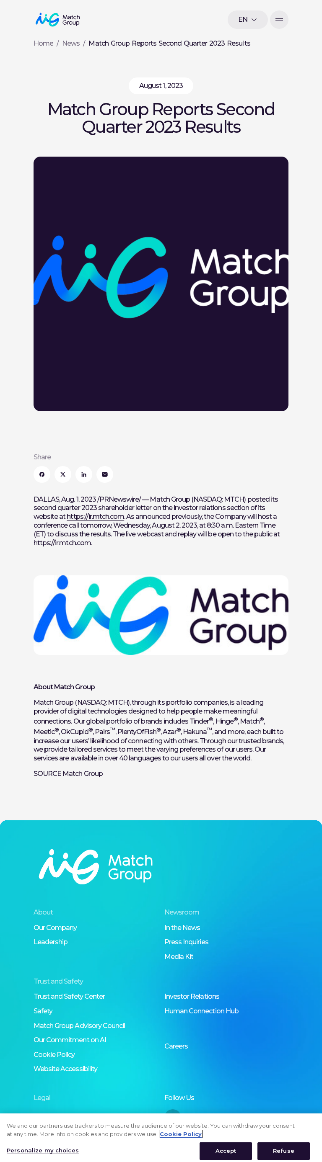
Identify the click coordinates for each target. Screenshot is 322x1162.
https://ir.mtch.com (95, 516)
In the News (182, 928)
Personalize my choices (43, 1150)
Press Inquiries (186, 942)
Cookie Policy (54, 1055)
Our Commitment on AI (70, 1040)
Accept (226, 1150)
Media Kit (178, 957)
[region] (161, 1137)
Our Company (55, 928)
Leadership (51, 942)
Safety (43, 1011)
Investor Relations (191, 996)
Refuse (283, 1150)
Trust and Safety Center (69, 996)
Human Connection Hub (201, 1011)
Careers (176, 1046)
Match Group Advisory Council (79, 1026)
